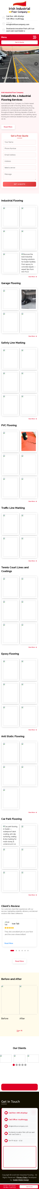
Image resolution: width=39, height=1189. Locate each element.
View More (31, 276)
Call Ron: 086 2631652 (15, 16)
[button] (35, 37)
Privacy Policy (22, 1177)
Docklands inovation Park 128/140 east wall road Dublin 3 (20, 30)
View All (19, 1030)
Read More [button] (8, 943)
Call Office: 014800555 (15, 19)
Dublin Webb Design (21, 1180)
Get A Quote (29, 1186)
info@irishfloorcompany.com (17, 24)
